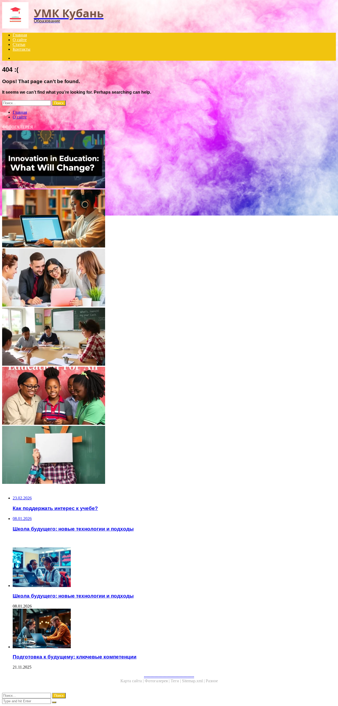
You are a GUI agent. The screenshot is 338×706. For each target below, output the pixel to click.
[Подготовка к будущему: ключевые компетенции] (166, 629)
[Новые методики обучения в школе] (160, 337)
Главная (20, 35)
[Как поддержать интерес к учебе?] (160, 455)
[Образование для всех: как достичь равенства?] (160, 396)
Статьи (19, 44)
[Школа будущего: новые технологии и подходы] (166, 567)
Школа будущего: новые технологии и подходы (73, 596)
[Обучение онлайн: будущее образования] (160, 219)
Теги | (176, 681)
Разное (212, 681)
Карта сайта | (132, 681)
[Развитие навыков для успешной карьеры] (160, 278)
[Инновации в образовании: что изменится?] (160, 159)
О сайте (20, 39)
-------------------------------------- (169, 676)
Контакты (21, 49)
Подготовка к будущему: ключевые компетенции (75, 657)
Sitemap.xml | (194, 681)
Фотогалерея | (158, 681)
